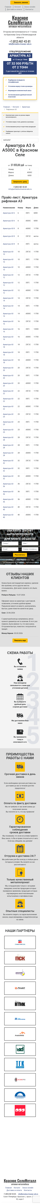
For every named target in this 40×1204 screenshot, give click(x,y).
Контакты (29, 9)
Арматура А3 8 (9, 228)
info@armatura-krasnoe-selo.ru (20, 44)
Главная (8, 7)
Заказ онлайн (29, 7)
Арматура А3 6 (9, 213)
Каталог (18, 7)
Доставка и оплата (14, 9)
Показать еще (20, 640)
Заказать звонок (20, 2)
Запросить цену (20, 182)
